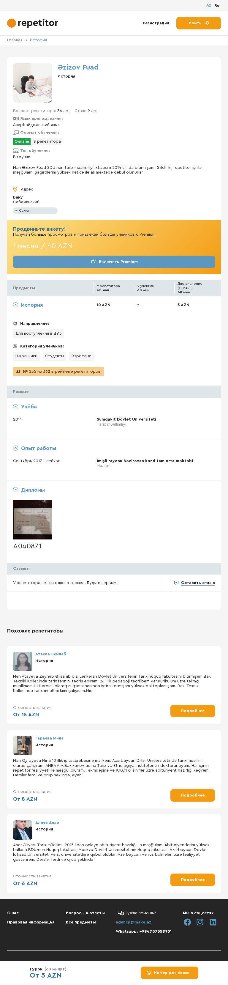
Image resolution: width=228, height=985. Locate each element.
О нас (13, 913)
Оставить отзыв (198, 583)
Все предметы (81, 922)
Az (208, 5)
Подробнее (193, 711)
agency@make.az (133, 922)
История (38, 40)
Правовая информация (31, 922)
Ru (216, 6)
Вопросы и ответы (85, 913)
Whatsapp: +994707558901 (144, 931)
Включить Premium (118, 262)
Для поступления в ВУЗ (38, 333)
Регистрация (156, 23)
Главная (15, 40)
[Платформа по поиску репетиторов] (33, 23)
